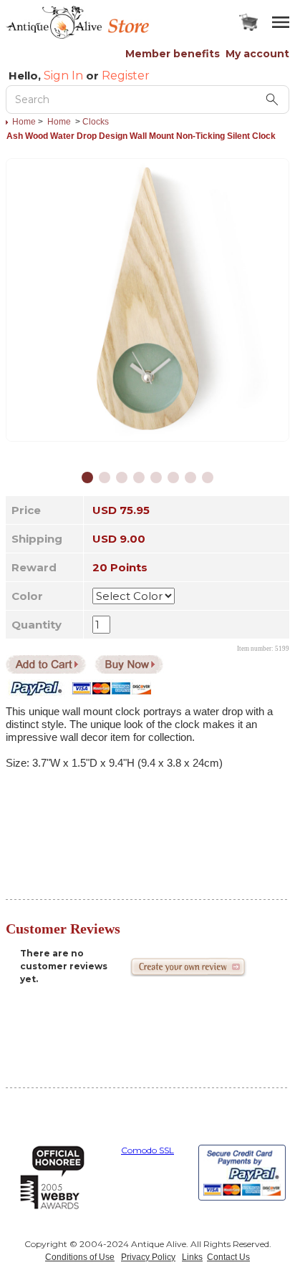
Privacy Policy (148, 1257)
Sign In (63, 75)
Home (24, 122)
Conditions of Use (80, 1257)
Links (192, 1257)
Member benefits (172, 53)
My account (257, 53)
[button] (87, 477)
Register (126, 75)
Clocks (95, 122)
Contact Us (228, 1257)
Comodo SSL (147, 1150)
